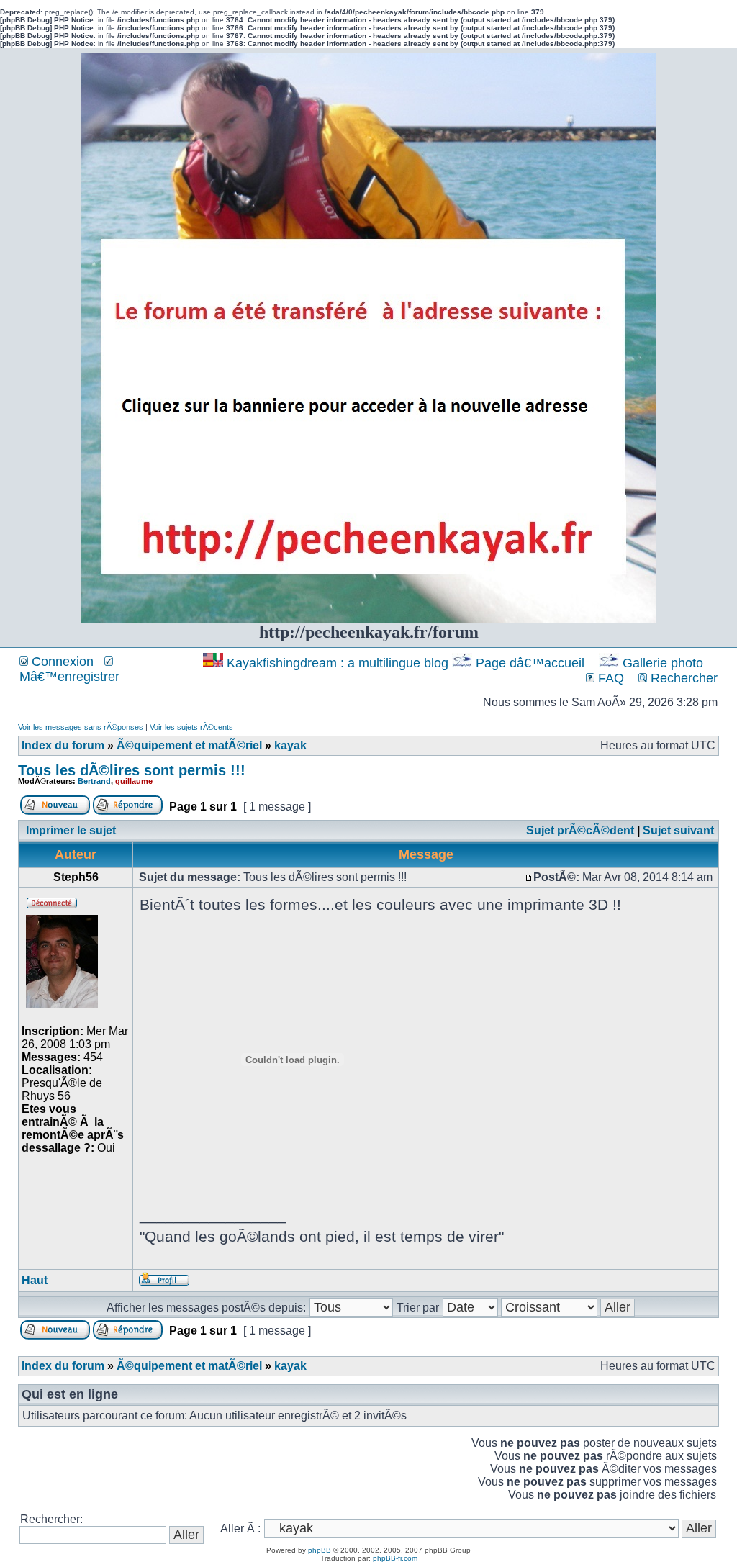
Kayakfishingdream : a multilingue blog (337, 663)
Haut (35, 1280)
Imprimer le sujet (71, 830)
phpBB (319, 1550)
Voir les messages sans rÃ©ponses (80, 727)
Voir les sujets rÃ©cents (191, 727)
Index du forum (63, 745)
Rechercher (682, 678)
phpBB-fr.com (395, 1558)
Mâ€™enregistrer (69, 676)
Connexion (61, 661)
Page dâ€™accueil (530, 663)
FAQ (609, 678)
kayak (290, 745)
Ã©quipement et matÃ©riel (189, 745)
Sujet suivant (678, 830)
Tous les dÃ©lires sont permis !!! (131, 770)
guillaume (134, 781)
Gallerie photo (663, 663)
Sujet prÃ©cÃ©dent (580, 830)
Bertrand (94, 781)
